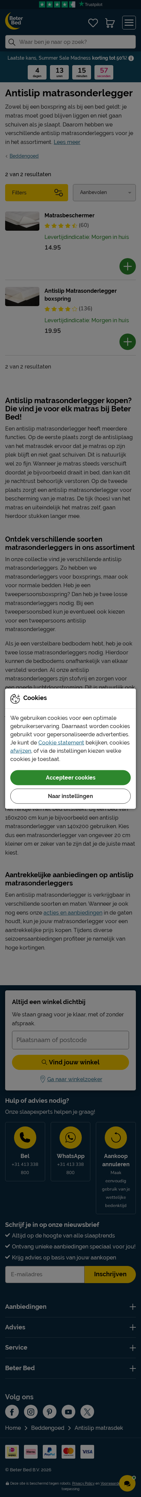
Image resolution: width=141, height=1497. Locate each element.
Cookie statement (61, 742)
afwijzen (20, 750)
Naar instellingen (70, 796)
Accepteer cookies (70, 777)
